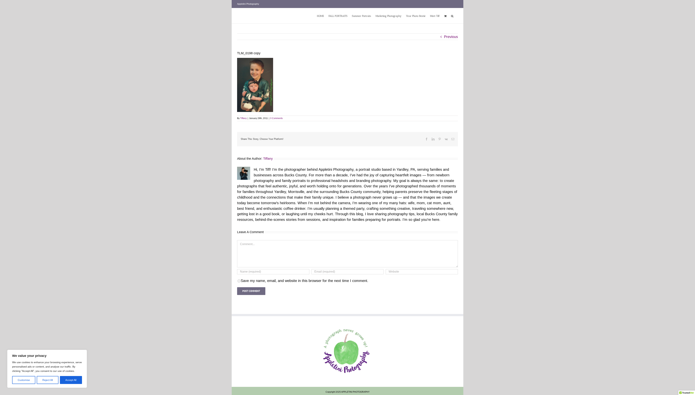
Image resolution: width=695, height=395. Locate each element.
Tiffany (243, 118)
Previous (451, 37)
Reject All (47, 380)
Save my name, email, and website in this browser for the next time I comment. (304, 281)
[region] (47, 369)
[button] (452, 15)
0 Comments (276, 118)
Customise (24, 380)
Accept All (70, 380)
